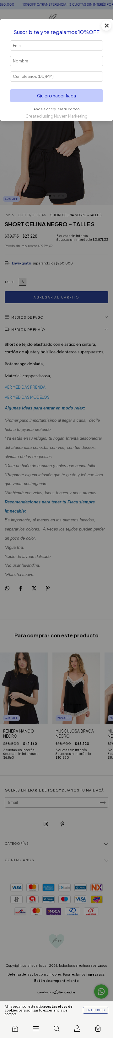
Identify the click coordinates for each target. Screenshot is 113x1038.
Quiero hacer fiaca (56, 95)
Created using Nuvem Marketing (56, 116)
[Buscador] (56, 1028)
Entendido (95, 1010)
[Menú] (35, 1028)
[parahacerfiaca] (15, 1028)
